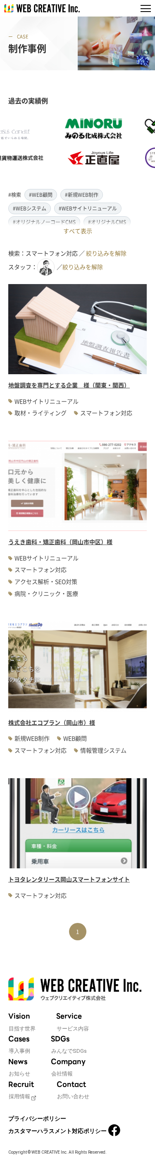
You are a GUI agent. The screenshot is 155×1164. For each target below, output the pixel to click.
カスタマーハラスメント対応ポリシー (57, 1131)
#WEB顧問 (40, 194)
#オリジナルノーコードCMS (44, 221)
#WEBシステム (29, 208)
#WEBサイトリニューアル (88, 208)
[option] (86, 143)
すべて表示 (77, 231)
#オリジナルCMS (107, 221)
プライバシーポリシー (37, 1118)
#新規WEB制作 (81, 194)
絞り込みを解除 (106, 253)
